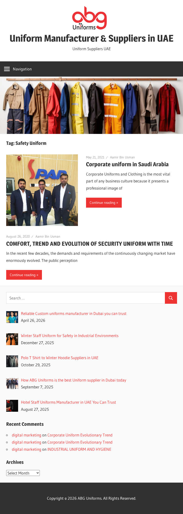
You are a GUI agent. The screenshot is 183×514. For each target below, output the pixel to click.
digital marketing (26, 434)
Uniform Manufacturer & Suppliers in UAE (91, 38)
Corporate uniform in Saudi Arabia (127, 164)
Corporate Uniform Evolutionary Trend (79, 434)
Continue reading (102, 202)
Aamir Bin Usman (122, 157)
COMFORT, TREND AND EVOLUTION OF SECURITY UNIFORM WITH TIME (89, 243)
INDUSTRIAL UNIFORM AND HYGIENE (79, 449)
